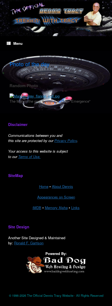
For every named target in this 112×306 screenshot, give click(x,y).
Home (43, 186)
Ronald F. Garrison (28, 242)
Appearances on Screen (56, 197)
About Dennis (62, 186)
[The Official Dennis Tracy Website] (56, 14)
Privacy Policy (65, 140)
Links (75, 207)
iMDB (37, 207)
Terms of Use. (29, 156)
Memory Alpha (56, 207)
